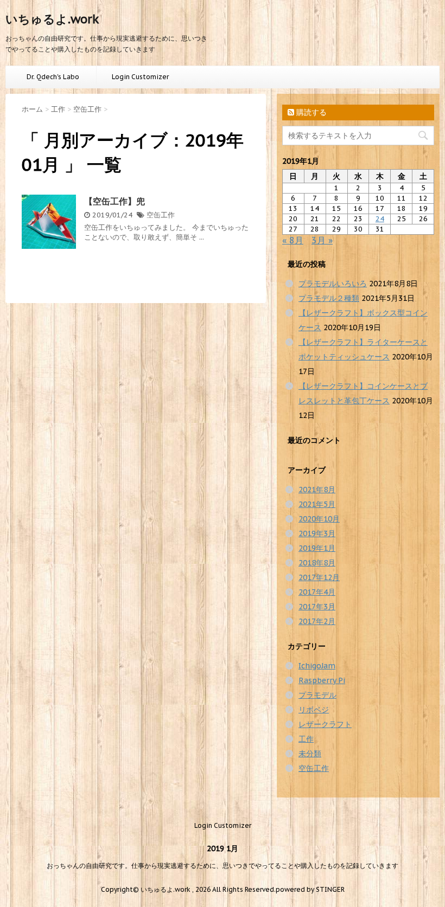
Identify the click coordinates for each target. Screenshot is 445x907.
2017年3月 (316, 607)
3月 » (322, 240)
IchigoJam (316, 666)
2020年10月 (319, 519)
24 (380, 218)
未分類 (309, 753)
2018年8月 (316, 563)
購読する (310, 112)
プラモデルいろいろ (332, 283)
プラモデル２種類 (328, 298)
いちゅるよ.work (52, 19)
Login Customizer (140, 77)
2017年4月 (316, 592)
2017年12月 (319, 577)
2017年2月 (316, 621)
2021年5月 (316, 504)
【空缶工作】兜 (114, 201)
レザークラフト (325, 724)
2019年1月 (316, 548)
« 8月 (292, 240)
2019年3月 (316, 533)
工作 (306, 739)
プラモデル (317, 695)
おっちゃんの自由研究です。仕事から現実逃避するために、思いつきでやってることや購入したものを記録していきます (222, 865)
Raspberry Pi (321, 680)
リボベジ (313, 710)
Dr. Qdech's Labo (53, 77)
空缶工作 (161, 215)
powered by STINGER (310, 889)
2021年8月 (316, 489)
